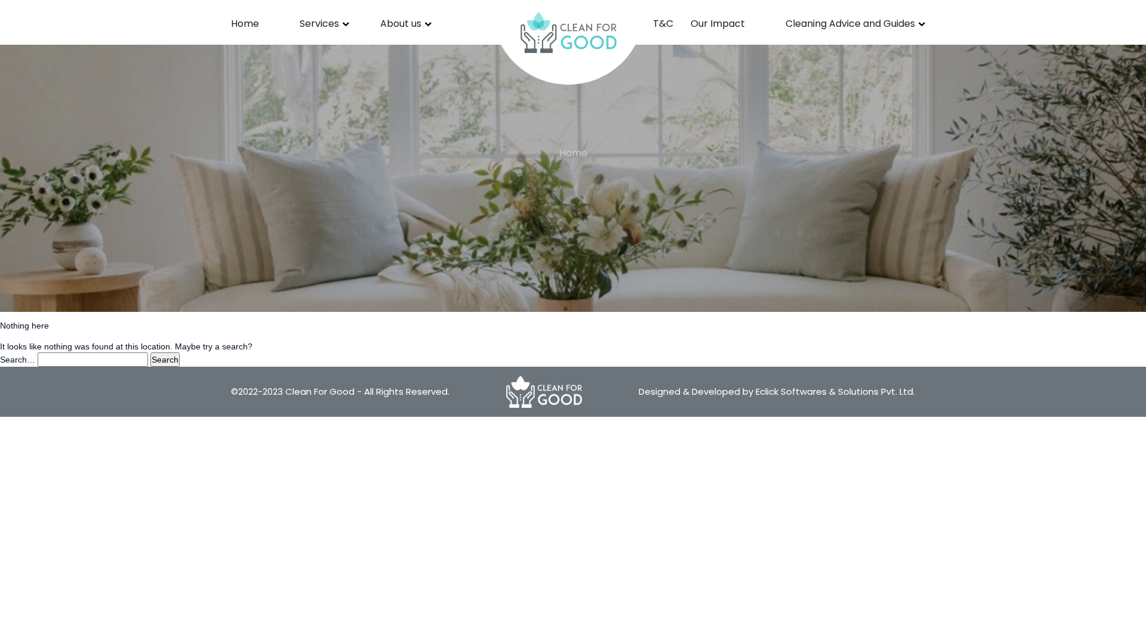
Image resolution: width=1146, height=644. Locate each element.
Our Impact (718, 23)
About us (400, 23)
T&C (663, 23)
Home (245, 23)
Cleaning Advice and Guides (850, 23)
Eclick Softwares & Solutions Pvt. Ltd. (835, 391)
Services (319, 23)
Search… (17, 359)
